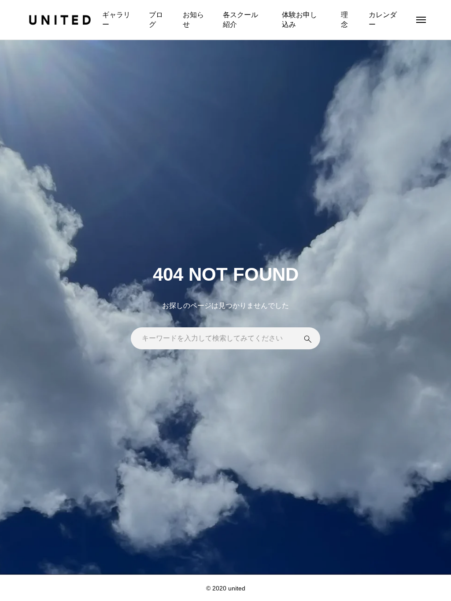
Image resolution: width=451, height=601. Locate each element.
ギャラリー (116, 19)
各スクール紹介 (240, 19)
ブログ (156, 19)
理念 (344, 19)
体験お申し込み (299, 19)
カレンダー (383, 19)
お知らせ (193, 19)
